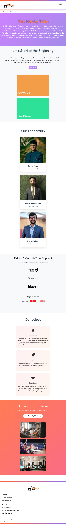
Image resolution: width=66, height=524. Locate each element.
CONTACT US (6, 501)
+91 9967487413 (8, 507)
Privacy (7, 519)
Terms (2, 519)
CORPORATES (7, 497)
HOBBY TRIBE (6, 494)
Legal (11, 519)
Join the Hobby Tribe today (33, 416)
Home (4, 12)
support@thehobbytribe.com (11, 510)
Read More (33, 67)
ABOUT (4, 504)
